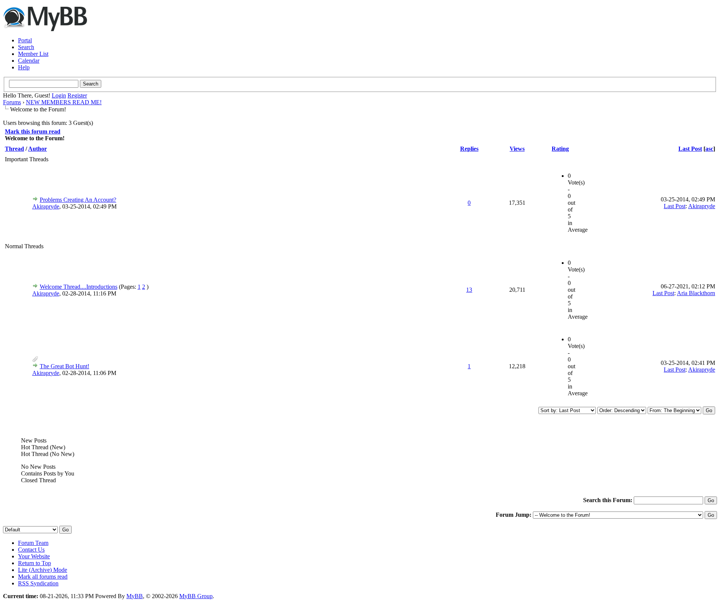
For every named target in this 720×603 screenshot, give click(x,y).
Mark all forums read (43, 576)
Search (26, 47)
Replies (469, 149)
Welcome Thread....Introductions (78, 287)
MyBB (134, 596)
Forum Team (33, 543)
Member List (33, 54)
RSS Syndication (38, 583)
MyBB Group (196, 596)
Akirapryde (45, 206)
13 (469, 289)
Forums (12, 102)
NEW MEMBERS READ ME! (64, 102)
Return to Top (34, 563)
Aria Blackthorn (696, 293)
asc (709, 149)
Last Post (690, 149)
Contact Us (31, 549)
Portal (25, 40)
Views (517, 149)
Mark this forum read (32, 131)
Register (77, 95)
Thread (14, 149)
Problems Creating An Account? (78, 199)
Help (24, 67)
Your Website (34, 556)
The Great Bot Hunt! (64, 366)
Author (37, 149)
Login (59, 95)
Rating (560, 149)
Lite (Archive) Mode (42, 570)
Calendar (28, 60)
